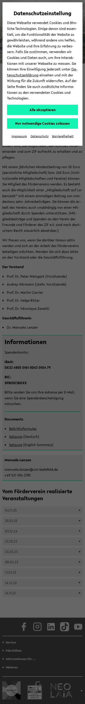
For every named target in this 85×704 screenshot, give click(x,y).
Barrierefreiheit (63, 136)
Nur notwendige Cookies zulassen (42, 123)
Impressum (19, 136)
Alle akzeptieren (42, 109)
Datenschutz (40, 136)
